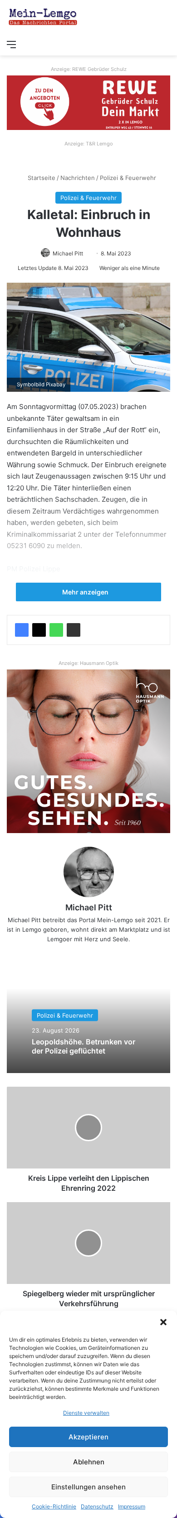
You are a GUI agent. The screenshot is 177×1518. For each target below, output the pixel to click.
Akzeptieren (88, 1437)
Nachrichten (77, 177)
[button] (163, 1322)
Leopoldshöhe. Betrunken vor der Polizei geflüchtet (83, 1046)
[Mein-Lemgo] (43, 17)
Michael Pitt (68, 253)
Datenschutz (97, 1506)
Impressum (131, 1506)
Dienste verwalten (86, 1412)
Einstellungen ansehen (88, 1487)
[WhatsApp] (56, 630)
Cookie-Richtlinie (54, 1506)
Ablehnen (88, 1462)
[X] (39, 630)
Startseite (40, 177)
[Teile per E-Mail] (73, 630)
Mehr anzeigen (86, 592)
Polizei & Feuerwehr (128, 177)
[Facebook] (22, 630)
